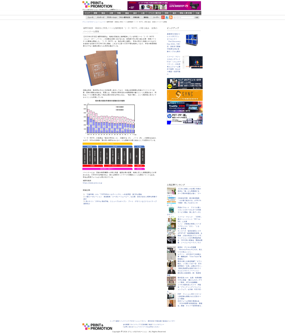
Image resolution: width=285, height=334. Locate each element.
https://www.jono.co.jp (92, 183)
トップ (112, 321)
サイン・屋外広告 (148, 321)
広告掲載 (144, 324)
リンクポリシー (158, 324)
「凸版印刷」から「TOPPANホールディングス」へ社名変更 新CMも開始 (113, 194)
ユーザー (172, 321)
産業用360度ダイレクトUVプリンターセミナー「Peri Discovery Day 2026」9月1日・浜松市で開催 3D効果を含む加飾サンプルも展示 (174, 42)
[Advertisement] (185, 139)
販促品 (165, 321)
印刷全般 (158, 321)
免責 (150, 324)
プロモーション (134, 321)
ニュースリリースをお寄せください (147, 327)
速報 (117, 321)
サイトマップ (135, 324)
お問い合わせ (128, 327)
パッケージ (124, 321)
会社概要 (126, 324)
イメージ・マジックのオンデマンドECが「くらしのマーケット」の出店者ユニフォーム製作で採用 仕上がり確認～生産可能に (174, 65)
